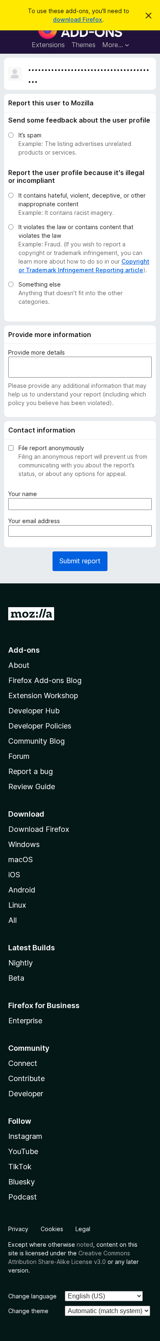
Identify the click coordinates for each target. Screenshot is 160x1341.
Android (21, 890)
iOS (14, 874)
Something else (39, 284)
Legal (82, 1228)
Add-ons (24, 650)
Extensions (48, 45)
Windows (24, 844)
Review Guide (31, 786)
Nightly (20, 963)
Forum (19, 756)
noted (85, 1244)
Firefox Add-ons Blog (45, 680)
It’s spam (29, 135)
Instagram (25, 1136)
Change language (32, 1296)
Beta (16, 978)
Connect (22, 1063)
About (19, 665)
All (12, 920)
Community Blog (36, 741)
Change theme (28, 1310)
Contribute (26, 1078)
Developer (25, 1093)
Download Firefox (38, 829)
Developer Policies (39, 726)
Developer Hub (33, 710)
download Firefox (77, 19)
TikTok (20, 1166)
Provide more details (36, 352)
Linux (17, 905)
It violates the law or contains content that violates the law (75, 231)
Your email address (35, 521)
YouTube (23, 1151)
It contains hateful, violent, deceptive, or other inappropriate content (82, 199)
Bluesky (21, 1181)
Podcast (22, 1197)
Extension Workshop (43, 695)
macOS (20, 859)
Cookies (52, 1228)
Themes (83, 45)
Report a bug (30, 771)
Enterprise (25, 1020)
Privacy (18, 1228)
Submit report (80, 561)
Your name (24, 494)
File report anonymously (51, 447)
